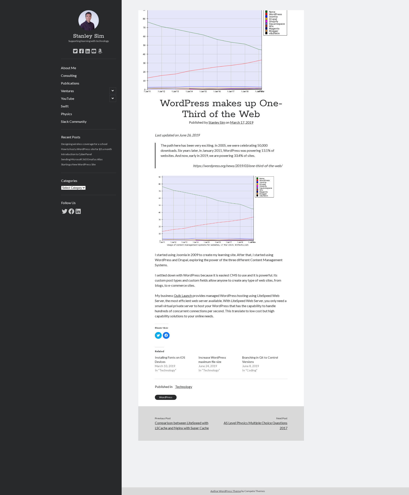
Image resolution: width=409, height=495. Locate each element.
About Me (68, 68)
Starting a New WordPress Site (78, 164)
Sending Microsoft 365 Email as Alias (82, 159)
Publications (70, 83)
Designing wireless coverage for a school (84, 144)
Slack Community (73, 121)
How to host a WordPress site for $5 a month (86, 149)
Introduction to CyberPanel (76, 154)
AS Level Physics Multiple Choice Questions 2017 (255, 425)
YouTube (67, 98)
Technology (183, 387)
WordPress (165, 397)
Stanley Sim (88, 36)
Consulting (69, 75)
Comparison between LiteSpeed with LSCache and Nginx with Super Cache (182, 425)
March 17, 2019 (241, 122)
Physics (66, 114)
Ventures (67, 91)
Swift (65, 106)
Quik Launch (183, 295)
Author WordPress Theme (225, 491)
